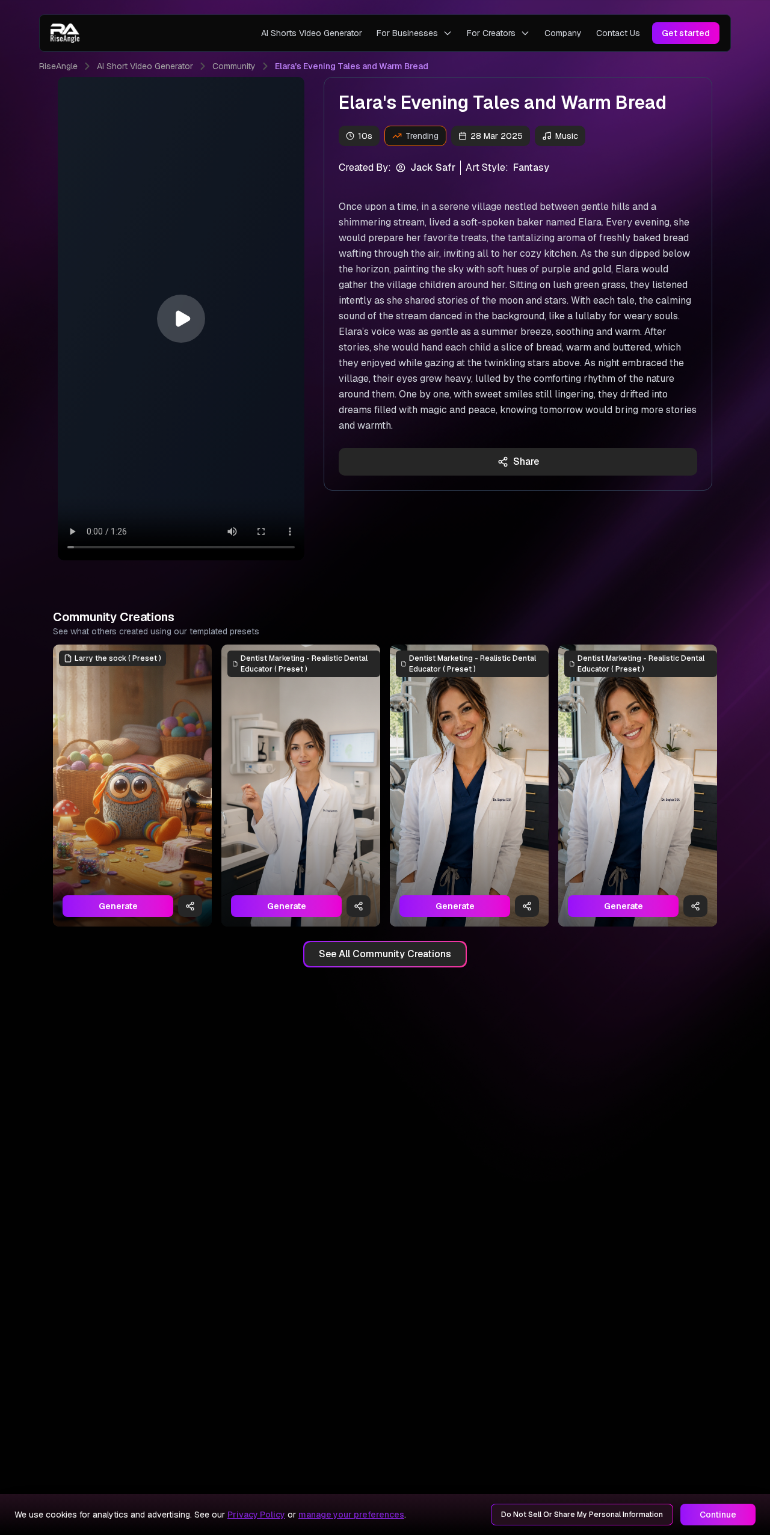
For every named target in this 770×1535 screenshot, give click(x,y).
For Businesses (407, 33)
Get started (686, 33)
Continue (718, 1514)
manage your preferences (351, 1514)
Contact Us (618, 33)
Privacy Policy (256, 1514)
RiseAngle (58, 66)
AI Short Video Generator (145, 66)
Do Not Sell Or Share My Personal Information (582, 1514)
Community (234, 66)
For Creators (491, 33)
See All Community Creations (385, 954)
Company (563, 33)
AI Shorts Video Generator (311, 33)
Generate (118, 906)
